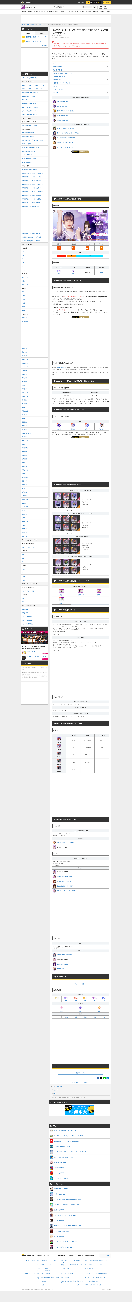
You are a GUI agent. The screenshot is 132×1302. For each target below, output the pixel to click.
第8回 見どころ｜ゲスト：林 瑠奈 (31, 241)
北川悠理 (24, 455)
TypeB (23, 573)
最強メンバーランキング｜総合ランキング (33, 85)
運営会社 (80, 1255)
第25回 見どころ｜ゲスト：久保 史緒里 (32, 173)
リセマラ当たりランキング (29, 111)
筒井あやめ (25, 470)
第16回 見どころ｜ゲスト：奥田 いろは (32, 188)
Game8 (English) (89, 1255)
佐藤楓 (24, 418)
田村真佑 (24, 466)
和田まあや (25, 367)
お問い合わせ (72, 1255)
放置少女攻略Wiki (65, 1277)
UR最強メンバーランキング (29, 96)
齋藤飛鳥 (24, 348)
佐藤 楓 (59, 429)
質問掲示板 (25, 613)
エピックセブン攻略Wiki (67, 1273)
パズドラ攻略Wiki (65, 1268)
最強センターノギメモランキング (31, 107)
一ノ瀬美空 (25, 507)
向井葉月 (24, 426)
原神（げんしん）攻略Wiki (43, 1273)
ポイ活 (82, 2)
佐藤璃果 (24, 484)
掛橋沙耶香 (25, 448)
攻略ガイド (103, 11)
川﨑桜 (24, 525)
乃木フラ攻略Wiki (57, 1086)
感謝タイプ (25, 284)
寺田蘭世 (24, 385)
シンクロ (55, 92)
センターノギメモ (76, 11)
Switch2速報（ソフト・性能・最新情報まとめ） (96, 1260)
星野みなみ (25, 359)
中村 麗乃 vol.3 (80, 595)
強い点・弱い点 (57, 70)
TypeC (23, 576)
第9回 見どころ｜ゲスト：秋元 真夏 (31, 237)
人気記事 (28, 33)
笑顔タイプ (25, 281)
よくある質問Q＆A (27, 162)
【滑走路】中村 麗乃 (61, 367)
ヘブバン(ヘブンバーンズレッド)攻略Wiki (95, 1277)
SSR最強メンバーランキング (29, 100)
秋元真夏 (24, 317)
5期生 (104, 1017)
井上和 (24, 510)
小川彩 (24, 518)
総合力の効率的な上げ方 (28, 151)
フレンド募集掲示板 (27, 616)
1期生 (66, 1017)
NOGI (23, 270)
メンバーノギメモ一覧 (28, 591)
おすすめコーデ (57, 80)
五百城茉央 (25, 499)
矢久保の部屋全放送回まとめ (29, 169)
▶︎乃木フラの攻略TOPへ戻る (29, 78)
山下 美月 (73, 429)
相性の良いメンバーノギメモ (61, 83)
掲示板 (108, 11)
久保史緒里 (25, 411)
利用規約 (39, 1255)
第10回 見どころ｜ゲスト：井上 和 (31, 233)
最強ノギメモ (39, 11)
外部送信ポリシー (62, 1255)
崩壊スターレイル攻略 (42, 1268)
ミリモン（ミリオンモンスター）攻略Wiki (71, 1285)
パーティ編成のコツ (27, 155)
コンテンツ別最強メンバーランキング (32, 89)
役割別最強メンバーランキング (30, 92)
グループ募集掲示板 (27, 620)
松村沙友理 (25, 363)
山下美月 (24, 429)
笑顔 (99, 1011)
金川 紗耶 (87, 429)
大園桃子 (24, 407)
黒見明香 (24, 481)
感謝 (73, 274)
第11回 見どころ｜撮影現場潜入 (30, 206)
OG (57, 1017)
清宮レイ (24, 462)
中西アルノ (25, 536)
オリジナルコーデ (58, 89)
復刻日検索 (95, 11)
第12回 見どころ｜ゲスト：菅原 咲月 (31, 202)
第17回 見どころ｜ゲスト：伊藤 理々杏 (32, 184)
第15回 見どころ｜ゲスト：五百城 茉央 (32, 191)
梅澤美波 (24, 403)
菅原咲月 (24, 529)
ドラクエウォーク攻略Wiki (43, 1270)
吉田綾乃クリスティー (28, 433)
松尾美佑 (24, 492)
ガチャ (56, 11)
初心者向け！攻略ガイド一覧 (29, 125)
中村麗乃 (24, 422)
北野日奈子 (25, 374)
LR (23, 251)
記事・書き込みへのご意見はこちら (81, 1082)
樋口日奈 (24, 356)
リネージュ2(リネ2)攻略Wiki (91, 1281)
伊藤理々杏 (25, 396)
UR (55, 1093)
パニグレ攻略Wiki (41, 1281)
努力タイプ (25, 277)
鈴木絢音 (24, 381)
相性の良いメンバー (59, 76)
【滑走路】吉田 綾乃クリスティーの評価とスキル (37, 37)
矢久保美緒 (25, 477)
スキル (55, 86)
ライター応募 (105, 1255)
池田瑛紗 (24, 503)
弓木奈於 (24, 496)
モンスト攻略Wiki (89, 1268)
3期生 (101, 272)
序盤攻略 (24, 11)
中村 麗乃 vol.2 (61, 595)
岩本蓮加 (24, 400)
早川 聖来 (101, 429)
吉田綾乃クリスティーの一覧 (33, 41)
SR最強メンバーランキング (29, 103)
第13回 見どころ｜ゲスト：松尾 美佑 (31, 199)
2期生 (75, 1017)
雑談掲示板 (25, 609)
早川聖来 (24, 473)
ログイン (108, 2)
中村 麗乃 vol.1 (99, 595)
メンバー (68, 11)
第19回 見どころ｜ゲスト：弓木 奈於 (31, 177)
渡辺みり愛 (25, 392)
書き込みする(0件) (80, 1073)
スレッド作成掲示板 (27, 624)
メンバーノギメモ (86, 11)
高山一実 (24, 352)
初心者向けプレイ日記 (28, 136)
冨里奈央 (24, 532)
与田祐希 (24, 437)
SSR (23, 259)
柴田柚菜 (24, 459)
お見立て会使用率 (49, 11)
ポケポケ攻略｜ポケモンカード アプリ (94, 1264)
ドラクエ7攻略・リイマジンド (44, 1264)
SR (23, 262)
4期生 (94, 1017)
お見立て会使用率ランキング (29, 114)
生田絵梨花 (25, 321)
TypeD (23, 580)
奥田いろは (25, 521)
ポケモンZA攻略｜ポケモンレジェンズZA (47, 1260)
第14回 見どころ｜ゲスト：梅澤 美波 (31, 195)
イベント (62, 11)
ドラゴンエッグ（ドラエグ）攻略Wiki (94, 1285)
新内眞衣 (24, 378)
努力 (61, 1011)
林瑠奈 (24, 488)
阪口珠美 (24, 414)
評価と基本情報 (57, 67)
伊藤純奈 (24, 370)
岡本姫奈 (24, 514)
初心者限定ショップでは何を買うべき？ (32, 140)
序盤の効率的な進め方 (28, 133)
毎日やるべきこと (26, 144)
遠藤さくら (25, 440)
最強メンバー (31, 11)
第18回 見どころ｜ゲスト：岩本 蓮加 (31, 180)
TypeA (23, 569)
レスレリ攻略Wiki (41, 1285)
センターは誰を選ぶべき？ (29, 158)
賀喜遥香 (24, 444)
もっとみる (45, 45)
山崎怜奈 (24, 389)
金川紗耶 (24, 451)
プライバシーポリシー (49, 1255)
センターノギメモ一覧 (28, 547)
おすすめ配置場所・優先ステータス (63, 73)
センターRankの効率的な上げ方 (30, 147)
